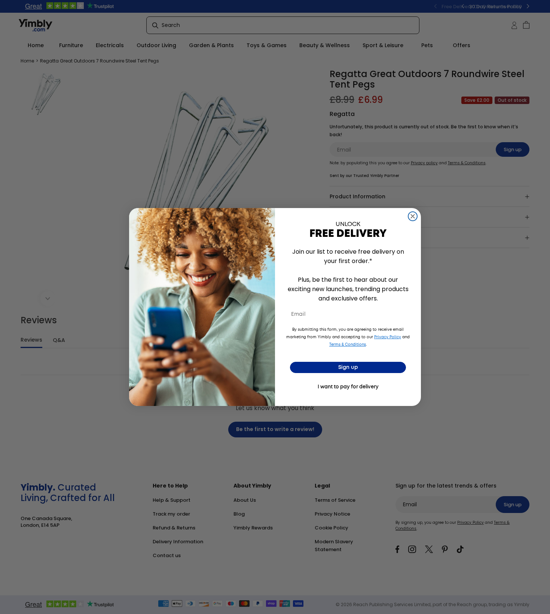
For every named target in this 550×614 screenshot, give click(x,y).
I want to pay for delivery (348, 387)
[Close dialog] (412, 216)
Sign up (348, 367)
